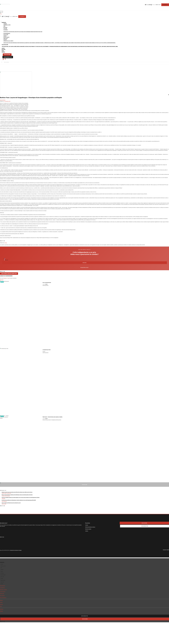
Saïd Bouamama (45, 285)
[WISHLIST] (3, 60)
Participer (84, 262)
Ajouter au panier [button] (40, 345)
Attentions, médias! (3, 589)
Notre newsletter (84, 615)
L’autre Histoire (2, 591)
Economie (2, 573)
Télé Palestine (2, 585)
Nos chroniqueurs (3, 597)
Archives (1, 609)
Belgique (5, 27)
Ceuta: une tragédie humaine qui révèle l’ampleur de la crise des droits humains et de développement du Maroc (21, 497)
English (167, 549)
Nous (1, 606)
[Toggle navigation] (1, 12)
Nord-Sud (6, 38)
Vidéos (1, 602)
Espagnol (164, 549)
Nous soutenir (7, 54)
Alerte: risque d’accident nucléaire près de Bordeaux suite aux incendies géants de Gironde (17, 494)
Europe (2, 578)
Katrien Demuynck (46, 419)
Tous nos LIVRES (84, 484)
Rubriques (4, 22)
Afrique (5, 23)
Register (5, 278)
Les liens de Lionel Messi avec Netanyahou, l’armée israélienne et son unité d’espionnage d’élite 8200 (19, 500)
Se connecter (165, 4)
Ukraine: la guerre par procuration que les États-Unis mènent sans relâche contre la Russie (17, 492)
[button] (9, 273)
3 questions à (2, 587)
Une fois (6, 258)
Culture (5, 28)
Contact (1, 611)
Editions (1, 600)
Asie (4, 26)
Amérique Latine (7, 24)
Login (9, 278)
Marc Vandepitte (52, 419)
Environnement (7, 33)
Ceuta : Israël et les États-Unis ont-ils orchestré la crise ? (11, 502)
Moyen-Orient (7, 37)
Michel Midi (2, 593)
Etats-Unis (6, 34)
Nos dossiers (2, 595)
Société (5, 39)
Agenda (1, 604)
